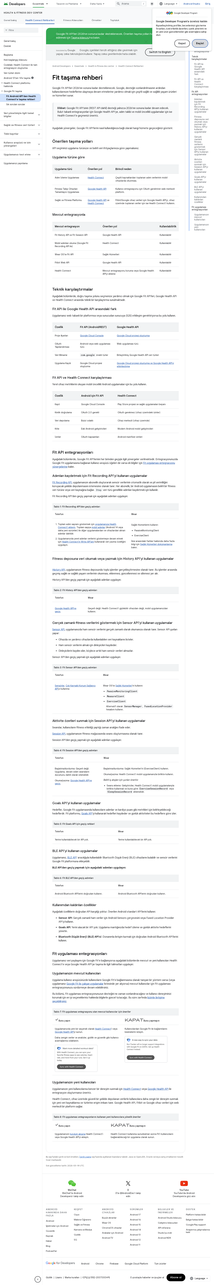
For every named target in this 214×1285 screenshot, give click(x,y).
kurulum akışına (77, 1134)
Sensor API (58, 629)
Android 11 (135, 1244)
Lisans (58, 1277)
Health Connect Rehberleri (40, 20)
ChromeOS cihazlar (112, 1227)
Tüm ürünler (160, 1263)
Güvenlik (50, 1231)
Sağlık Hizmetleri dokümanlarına (156, 544)
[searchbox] (21, 30)
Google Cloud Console (92, 335)
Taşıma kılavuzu (80, 37)
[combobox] (131, 4)
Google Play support (196, 1224)
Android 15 (135, 1224)
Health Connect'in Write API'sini (78, 541)
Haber (49, 1241)
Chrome (100, 1263)
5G (75, 1239)
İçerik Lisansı (85, 1157)
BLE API (71, 857)
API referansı (164, 1227)
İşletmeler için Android (57, 1225)
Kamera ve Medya (83, 1229)
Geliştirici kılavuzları (168, 1222)
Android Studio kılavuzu (170, 1217)
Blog (48, 1246)
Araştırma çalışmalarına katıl (198, 1231)
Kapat (182, 43)
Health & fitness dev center (23, 12)
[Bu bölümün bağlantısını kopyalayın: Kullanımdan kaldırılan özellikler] (99, 905)
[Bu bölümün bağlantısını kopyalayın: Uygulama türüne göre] (88, 157)
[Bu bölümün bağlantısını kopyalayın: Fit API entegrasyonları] (96, 453)
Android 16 (135, 1219)
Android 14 (135, 1229)
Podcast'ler (51, 1251)
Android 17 (135, 1214)
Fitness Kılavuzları (73, 20)
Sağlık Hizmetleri (123, 685)
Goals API (86, 813)
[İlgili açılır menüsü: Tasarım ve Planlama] (82, 4)
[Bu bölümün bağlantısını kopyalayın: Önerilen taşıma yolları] (96, 142)
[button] (20, 85)
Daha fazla (96, 3)
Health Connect (96, 177)
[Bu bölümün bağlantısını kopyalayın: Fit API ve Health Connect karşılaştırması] (115, 378)
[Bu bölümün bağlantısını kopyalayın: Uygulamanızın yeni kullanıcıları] (99, 1082)
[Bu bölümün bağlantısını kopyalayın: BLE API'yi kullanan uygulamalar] (101, 851)
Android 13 (135, 1234)
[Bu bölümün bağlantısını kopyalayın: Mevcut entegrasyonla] (88, 215)
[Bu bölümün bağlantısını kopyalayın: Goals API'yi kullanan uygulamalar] (104, 803)
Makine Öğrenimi (82, 1219)
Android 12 (135, 1239)
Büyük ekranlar (109, 1217)
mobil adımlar (98, 527)
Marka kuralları (72, 1277)
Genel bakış (10, 20)
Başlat (200, 43)
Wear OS (106, 1222)
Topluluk (114, 20)
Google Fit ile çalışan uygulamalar (85, 983)
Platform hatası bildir (196, 1214)
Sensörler (59, 685)
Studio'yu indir (165, 1232)
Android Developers (61, 66)
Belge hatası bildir (194, 1219)
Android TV (107, 1237)
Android (50, 1220)
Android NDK (164, 1237)
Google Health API (97, 188)
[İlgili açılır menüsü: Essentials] (48, 4)
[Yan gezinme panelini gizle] (38, 1279)
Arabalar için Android (112, 1232)
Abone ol (176, 1277)
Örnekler (97, 20)
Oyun (76, 1214)
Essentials (38, 3)
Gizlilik (77, 1234)
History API (58, 569)
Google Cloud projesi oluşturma (133, 335)
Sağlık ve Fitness (82, 1224)
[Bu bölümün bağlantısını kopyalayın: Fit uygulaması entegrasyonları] (110, 954)
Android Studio (191, 3)
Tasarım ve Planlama (67, 3)
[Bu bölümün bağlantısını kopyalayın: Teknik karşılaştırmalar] (96, 290)
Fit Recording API (62, 482)
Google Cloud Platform (136, 1263)
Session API (58, 733)
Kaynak (49, 1236)
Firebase (114, 1263)
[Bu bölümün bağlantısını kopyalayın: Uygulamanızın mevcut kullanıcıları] (104, 974)
